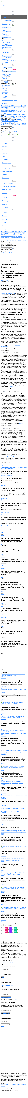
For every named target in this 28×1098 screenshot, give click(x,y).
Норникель (7, 116)
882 (2, 807)
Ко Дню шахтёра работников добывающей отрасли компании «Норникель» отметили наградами (12, 610)
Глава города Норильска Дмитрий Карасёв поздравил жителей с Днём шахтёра (13, 572)
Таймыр (4, 119)
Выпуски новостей (7, 56)
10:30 (2, 565)
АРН (20, 120)
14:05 (2, 591)
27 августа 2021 (5, 280)
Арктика (22, 122)
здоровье (15, 123)
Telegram (20, 459)
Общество (4, 24)
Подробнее (4, 1089)
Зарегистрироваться (15, 979)
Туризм (5, 124)
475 (2, 729)
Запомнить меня (6, 974)
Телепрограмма (6, 52)
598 (2, 794)
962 (2, 527)
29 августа (3, 747)
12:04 (2, 614)
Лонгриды (5, 44)
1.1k (2, 824)
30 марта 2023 (4, 498)
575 (2, 764)
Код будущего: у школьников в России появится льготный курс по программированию (13, 505)
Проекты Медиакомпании (9, 71)
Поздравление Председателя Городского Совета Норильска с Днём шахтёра (13, 561)
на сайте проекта (13, 386)
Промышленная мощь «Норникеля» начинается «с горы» (12, 632)
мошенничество (12, 124)
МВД (3, 123)
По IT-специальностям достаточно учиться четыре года (12, 489)
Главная (3, 261)
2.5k (2, 780)
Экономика (5, 20)
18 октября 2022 (5, 526)
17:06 (2, 577)
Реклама (4, 100)
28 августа (3, 805)
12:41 (2, 533)
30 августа (3, 686)
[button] (2, 963)
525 (2, 715)
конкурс (12, 119)
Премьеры (5, 82)
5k (1, 749)
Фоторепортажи (6, 47)
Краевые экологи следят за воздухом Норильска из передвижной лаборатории (13, 621)
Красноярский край (8, 118)
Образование (8, 123)
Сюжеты (4, 59)
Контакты (4, 103)
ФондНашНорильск (21, 124)
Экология (3, 617)
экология (17, 122)
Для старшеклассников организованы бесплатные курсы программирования (13, 518)
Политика (4, 17)
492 (2, 688)
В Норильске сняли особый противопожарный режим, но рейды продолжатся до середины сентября (13, 599)
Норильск (20, 116)
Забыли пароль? (5, 979)
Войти (15, 999)
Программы (5, 62)
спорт (11, 122)
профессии (12, 465)
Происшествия (5, 122)
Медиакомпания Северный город (9, 120)
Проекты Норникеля (7, 67)
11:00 (2, 554)
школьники (18, 119)
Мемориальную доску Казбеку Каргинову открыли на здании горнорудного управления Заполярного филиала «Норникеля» (14, 644)
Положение (5, 92)
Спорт (3, 41)
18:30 (2, 626)
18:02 (2, 636)
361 (2, 700)
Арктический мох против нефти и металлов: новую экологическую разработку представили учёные (12, 540)
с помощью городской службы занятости (12, 455)
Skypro (21, 423)
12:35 (2, 603)
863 (2, 513)
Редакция (4, 97)
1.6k (2, 499)
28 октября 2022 (5, 512)
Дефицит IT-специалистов (8, 293)
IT (1, 465)
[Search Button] (12, 127)
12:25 (2, 544)
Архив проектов (6, 74)
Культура (4, 37)
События (4, 88)
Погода (4, 113)
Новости (4, 77)
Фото (2, 606)
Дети (21, 123)
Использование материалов (9, 110)
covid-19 (21, 118)
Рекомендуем (6, 85)
